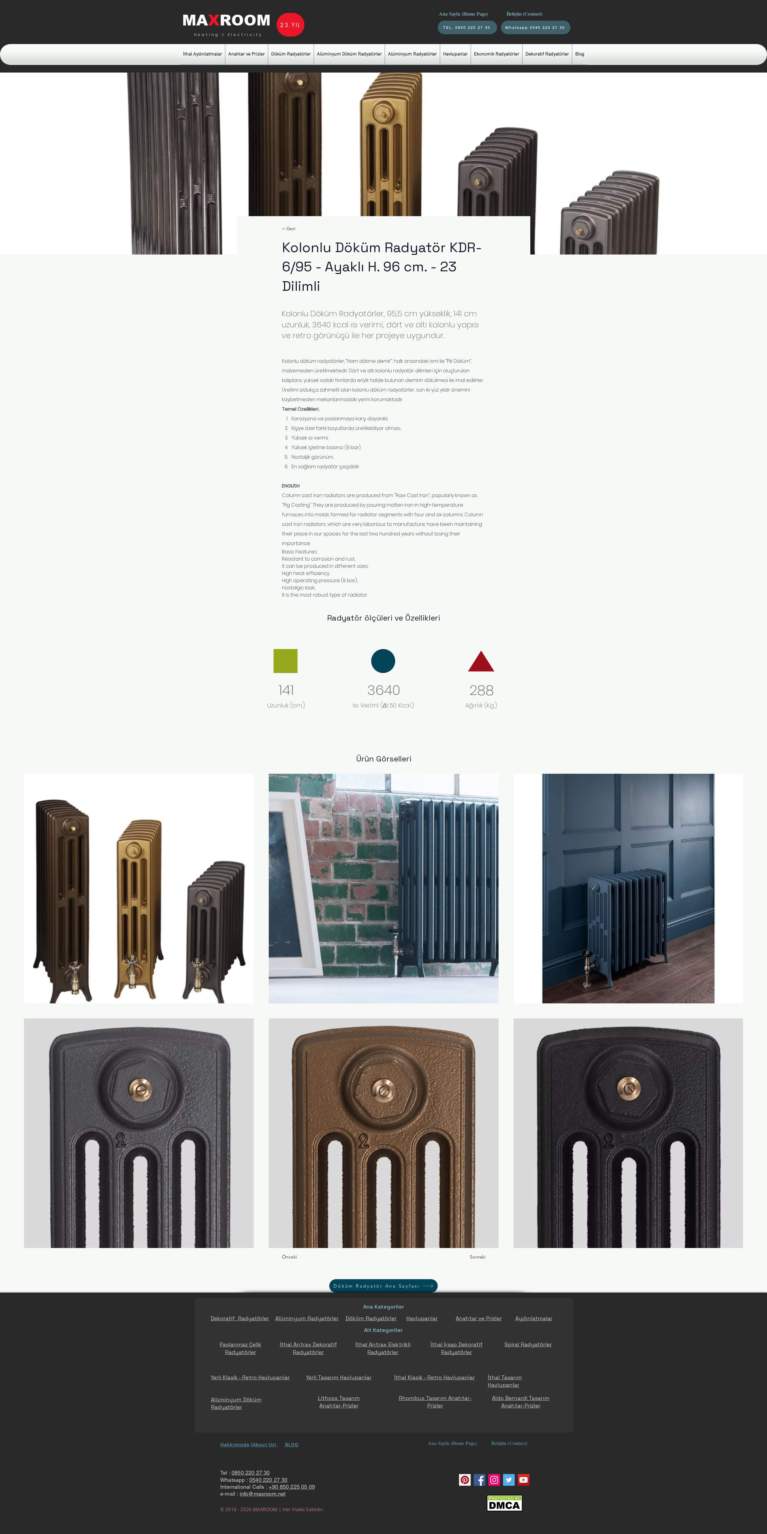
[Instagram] (494, 1480)
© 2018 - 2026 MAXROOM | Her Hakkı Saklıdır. (272, 1509)
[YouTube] (523, 1480)
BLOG (292, 1444)
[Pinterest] (465, 1480)
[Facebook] (479, 1480)
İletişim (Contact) (525, 13)
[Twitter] (509, 1480)
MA (195, 20)
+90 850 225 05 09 (292, 1487)
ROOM (245, 20)
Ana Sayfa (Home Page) (462, 13)
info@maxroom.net (263, 1494)
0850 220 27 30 (251, 1473)
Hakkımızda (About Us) (249, 1444)
